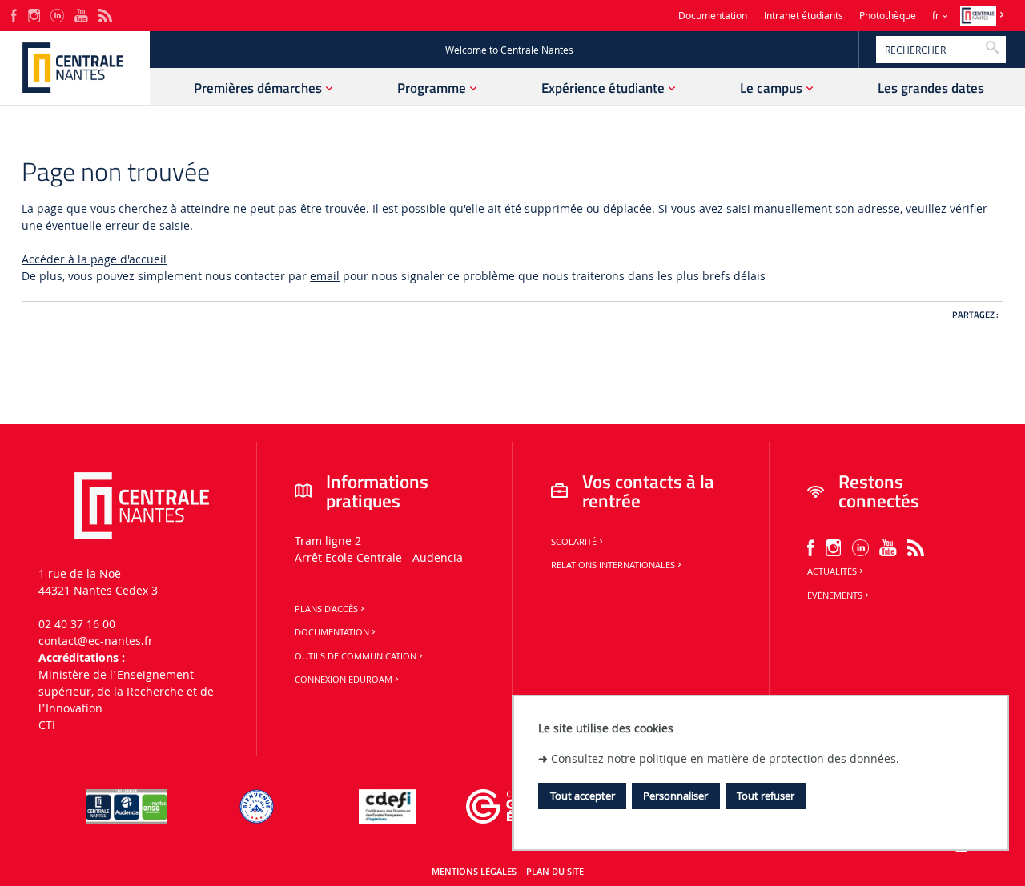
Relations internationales (613, 565)
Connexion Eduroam (343, 679)
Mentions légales (474, 871)
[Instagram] (34, 14)
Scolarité (574, 541)
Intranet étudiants (803, 16)
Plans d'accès (326, 609)
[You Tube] (81, 14)
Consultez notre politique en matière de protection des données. (725, 757)
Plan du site (555, 871)
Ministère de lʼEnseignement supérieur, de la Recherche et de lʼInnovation (126, 691)
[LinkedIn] (56, 14)
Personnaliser (675, 795)
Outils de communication (355, 656)
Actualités (832, 571)
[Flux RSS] (104, 14)
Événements (834, 595)
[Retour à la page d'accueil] (75, 67)
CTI (46, 724)
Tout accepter (582, 795)
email (325, 275)
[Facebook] (14, 14)
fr (935, 16)
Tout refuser (765, 795)
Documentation (712, 16)
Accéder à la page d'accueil (94, 259)
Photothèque (887, 16)
